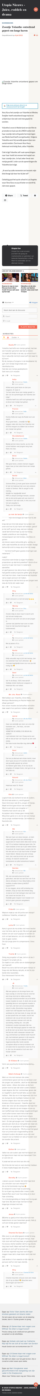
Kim (24, 831)
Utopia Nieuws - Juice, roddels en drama (14, 9)
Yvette (25, 986)
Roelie (25, 382)
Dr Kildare (13, 1061)
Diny (24, 608)
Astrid (25, 753)
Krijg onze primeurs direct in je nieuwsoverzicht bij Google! (16, 106)
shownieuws (7, 23)
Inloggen (34, 302)
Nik (24, 870)
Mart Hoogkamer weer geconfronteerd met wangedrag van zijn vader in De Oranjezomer (18, 1370)
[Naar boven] (36, 1384)
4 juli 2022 (19, 35)
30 (37, 35)
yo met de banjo (28, 593)
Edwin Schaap (14, 1074)
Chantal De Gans (28, 1272)
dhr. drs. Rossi (27, 718)
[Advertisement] (20, 58)
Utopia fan (16, 248)
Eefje (24, 411)
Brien (25, 478)
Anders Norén (17, 1393)
